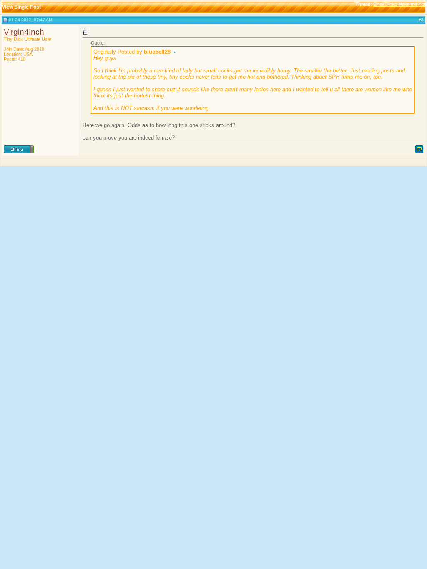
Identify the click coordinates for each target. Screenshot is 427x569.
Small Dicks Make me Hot (399, 4)
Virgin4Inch (24, 31)
